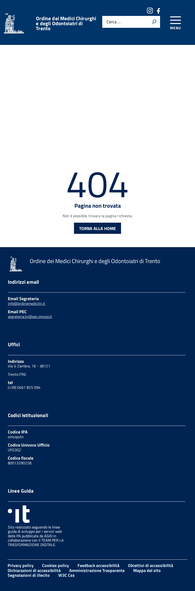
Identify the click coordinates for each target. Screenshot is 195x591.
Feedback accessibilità (98, 565)
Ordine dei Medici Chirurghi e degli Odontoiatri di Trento (66, 23)
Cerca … (114, 21)
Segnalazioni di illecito (29, 575)
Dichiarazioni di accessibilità (34, 570)
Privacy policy (21, 565)
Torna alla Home (97, 228)
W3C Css (66, 575)
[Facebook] (158, 12)
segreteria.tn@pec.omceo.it (30, 316)
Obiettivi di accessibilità (150, 565)
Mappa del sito (147, 570)
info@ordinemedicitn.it (26, 303)
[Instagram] (150, 12)
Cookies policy (55, 565)
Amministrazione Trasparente (97, 570)
